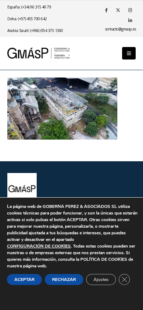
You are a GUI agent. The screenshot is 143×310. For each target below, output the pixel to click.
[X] (118, 10)
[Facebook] (106, 10)
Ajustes (101, 279)
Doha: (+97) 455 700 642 (27, 18)
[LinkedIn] (130, 20)
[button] (129, 53)
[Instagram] (130, 10)
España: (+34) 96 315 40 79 (29, 7)
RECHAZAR (64, 279)
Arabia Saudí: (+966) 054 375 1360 (35, 30)
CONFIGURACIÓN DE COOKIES (39, 246)
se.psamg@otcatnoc (120, 29)
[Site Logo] (38, 53)
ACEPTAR (24, 279)
